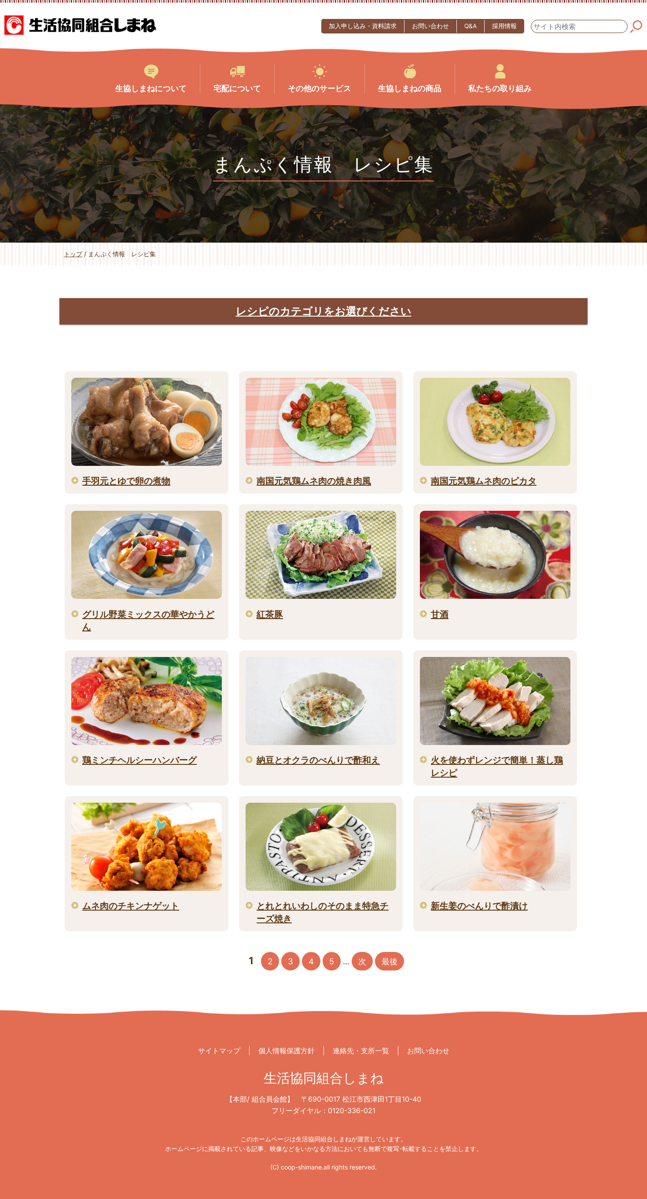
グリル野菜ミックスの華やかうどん (148, 620)
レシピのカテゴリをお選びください (324, 311)
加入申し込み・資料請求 (363, 26)
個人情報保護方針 (286, 1050)
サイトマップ (219, 1050)
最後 (389, 961)
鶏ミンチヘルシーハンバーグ (139, 759)
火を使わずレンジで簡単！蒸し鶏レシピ (497, 766)
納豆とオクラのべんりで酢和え (318, 759)
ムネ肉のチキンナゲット (130, 905)
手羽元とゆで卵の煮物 (126, 480)
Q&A (470, 26)
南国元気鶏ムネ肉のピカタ (484, 480)
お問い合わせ (430, 26)
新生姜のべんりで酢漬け (479, 905)
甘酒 (439, 614)
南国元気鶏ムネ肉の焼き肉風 (314, 480)
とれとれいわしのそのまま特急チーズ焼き (323, 911)
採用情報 (504, 26)
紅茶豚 (270, 614)
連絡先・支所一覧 (361, 1050)
